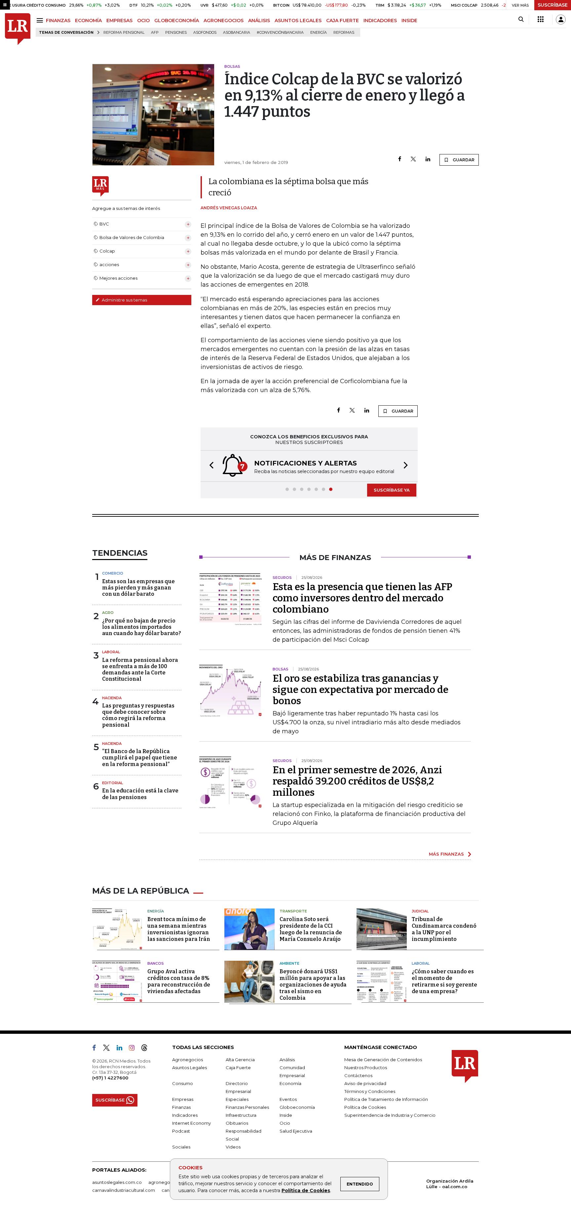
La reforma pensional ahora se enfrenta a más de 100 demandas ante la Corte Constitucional (140, 669)
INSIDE (409, 20)
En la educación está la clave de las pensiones (140, 793)
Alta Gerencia (240, 1059)
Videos (233, 1147)
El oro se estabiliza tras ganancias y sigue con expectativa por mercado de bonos (360, 689)
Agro (108, 612)
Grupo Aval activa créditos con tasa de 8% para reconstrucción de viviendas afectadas (178, 981)
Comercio (112, 573)
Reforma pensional (123, 32)
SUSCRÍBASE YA (392, 490)
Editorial (112, 783)
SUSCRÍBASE (553, 5)
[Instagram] (134, 1049)
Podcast (181, 1131)
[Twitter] (413, 159)
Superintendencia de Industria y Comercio (390, 1115)
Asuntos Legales (189, 1067)
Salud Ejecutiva (296, 1131)
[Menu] (41, 20)
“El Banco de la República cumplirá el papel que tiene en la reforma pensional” (139, 757)
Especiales (237, 1099)
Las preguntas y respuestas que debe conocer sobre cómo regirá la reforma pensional (138, 715)
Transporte (293, 911)
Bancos (155, 963)
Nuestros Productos (365, 1067)
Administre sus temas (124, 299)
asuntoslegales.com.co (117, 1182)
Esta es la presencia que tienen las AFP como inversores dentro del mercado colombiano (362, 598)
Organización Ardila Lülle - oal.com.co (450, 1183)
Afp (155, 32)
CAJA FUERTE (342, 20)
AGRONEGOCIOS (224, 20)
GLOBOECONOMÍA (176, 20)
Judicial (420, 911)
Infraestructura (241, 1115)
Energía (318, 32)
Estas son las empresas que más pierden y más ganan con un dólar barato (138, 587)
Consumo (182, 1083)
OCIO (143, 20)
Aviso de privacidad (365, 1083)
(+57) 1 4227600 (110, 1077)
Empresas (182, 1099)
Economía (290, 1083)
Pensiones (176, 32)
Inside (286, 1115)
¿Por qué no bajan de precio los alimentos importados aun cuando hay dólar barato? (141, 627)
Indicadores (185, 1115)
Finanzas (181, 1107)
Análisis (287, 1059)
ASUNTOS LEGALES (298, 20)
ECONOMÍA (88, 20)
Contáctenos (358, 1075)
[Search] (520, 19)
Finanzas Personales (247, 1107)
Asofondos (204, 32)
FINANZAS (58, 20)
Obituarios (237, 1123)
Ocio (285, 1123)
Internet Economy (191, 1123)
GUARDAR (463, 159)
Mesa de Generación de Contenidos (383, 1059)
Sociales (181, 1147)
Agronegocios (187, 1059)
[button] (209, 466)
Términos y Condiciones (369, 1091)
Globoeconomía (297, 1107)
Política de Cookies (306, 1190)
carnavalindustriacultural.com (123, 1190)
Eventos (288, 1099)
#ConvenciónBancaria (280, 32)
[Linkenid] (122, 1049)
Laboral (111, 652)
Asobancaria (236, 32)
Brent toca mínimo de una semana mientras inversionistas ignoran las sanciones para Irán (178, 929)
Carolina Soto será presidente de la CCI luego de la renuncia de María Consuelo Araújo (311, 929)
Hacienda (112, 698)
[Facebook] (399, 159)
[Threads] (147, 1049)
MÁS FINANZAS (446, 854)
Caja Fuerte (238, 1067)
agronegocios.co (166, 1182)
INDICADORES (380, 20)
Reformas (343, 32)
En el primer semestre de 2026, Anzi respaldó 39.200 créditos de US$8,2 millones (357, 781)
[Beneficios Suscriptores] (541, 19)
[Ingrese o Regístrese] (561, 19)
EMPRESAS (119, 20)
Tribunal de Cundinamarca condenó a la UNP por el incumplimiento (444, 929)
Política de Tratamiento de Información (386, 1099)
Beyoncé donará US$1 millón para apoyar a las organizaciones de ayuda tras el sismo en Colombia (313, 984)
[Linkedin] (428, 159)
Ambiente (289, 963)
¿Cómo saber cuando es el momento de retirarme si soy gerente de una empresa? (444, 981)
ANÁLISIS (259, 20)
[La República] (17, 29)
